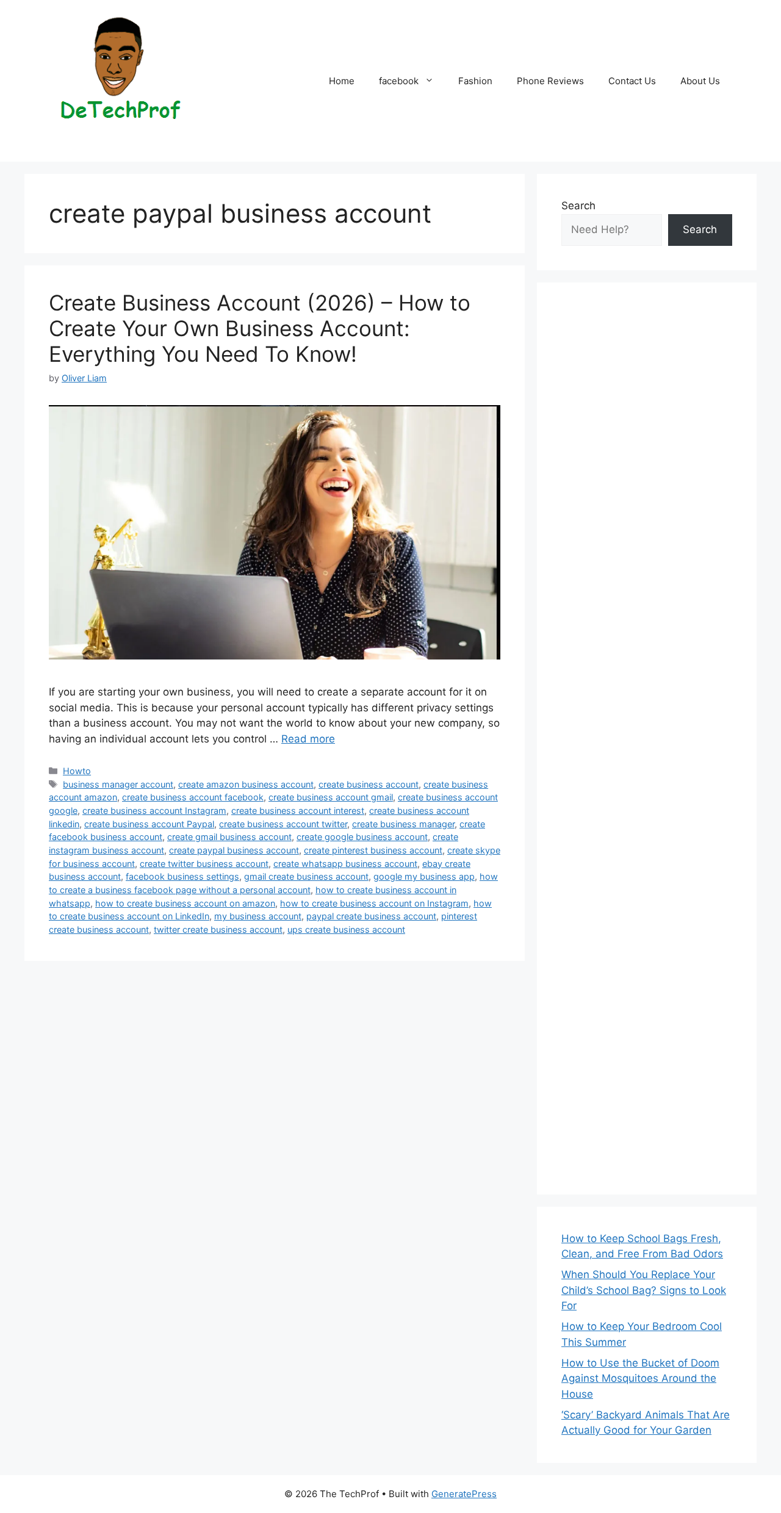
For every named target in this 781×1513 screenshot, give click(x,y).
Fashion (475, 81)
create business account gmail (330, 797)
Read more (308, 739)
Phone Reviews (550, 81)
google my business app (424, 876)
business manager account (118, 784)
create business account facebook (193, 797)
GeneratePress (464, 1494)
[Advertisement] (646, 738)
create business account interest (297, 810)
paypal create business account (371, 916)
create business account (369, 784)
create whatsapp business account (345, 863)
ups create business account (346, 929)
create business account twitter (283, 824)
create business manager (403, 824)
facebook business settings (182, 876)
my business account (257, 916)
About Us (700, 81)
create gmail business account (229, 837)
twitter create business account (218, 929)
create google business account (362, 837)
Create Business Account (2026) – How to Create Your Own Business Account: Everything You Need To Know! (259, 328)
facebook (399, 81)
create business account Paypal (149, 824)
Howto (77, 771)
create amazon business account (246, 784)
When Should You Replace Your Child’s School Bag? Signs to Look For (643, 1290)
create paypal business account (234, 850)
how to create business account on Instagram (374, 903)
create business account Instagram (154, 810)
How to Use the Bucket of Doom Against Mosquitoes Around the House (640, 1378)
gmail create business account (306, 876)
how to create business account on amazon (185, 903)
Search (578, 205)
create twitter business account (204, 863)
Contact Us (632, 81)
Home (342, 81)
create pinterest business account (373, 850)
